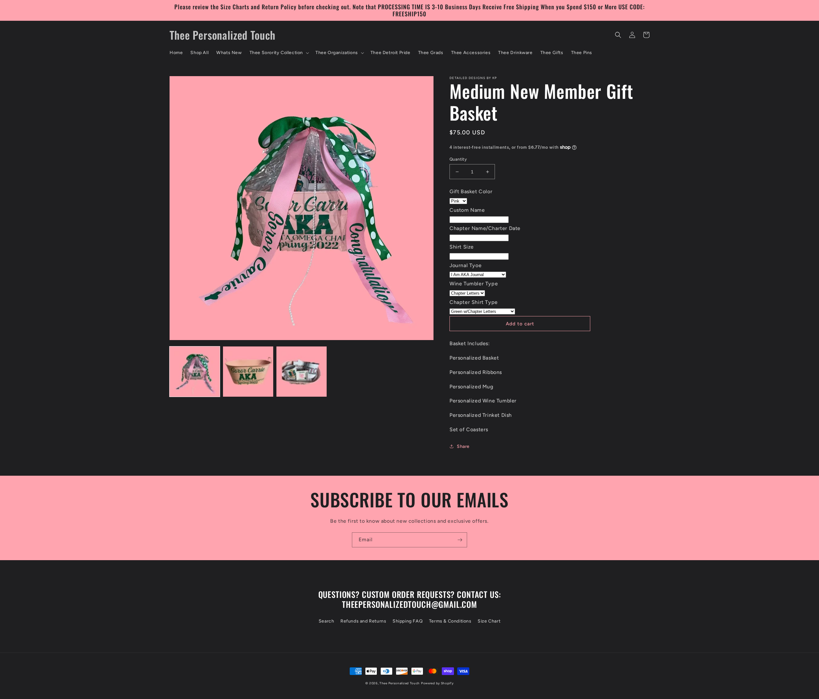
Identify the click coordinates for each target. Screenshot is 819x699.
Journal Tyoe (465, 265)
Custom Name (467, 210)
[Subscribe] (460, 539)
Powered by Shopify (437, 683)
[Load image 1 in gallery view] (195, 371)
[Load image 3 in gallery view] (301, 371)
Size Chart (489, 621)
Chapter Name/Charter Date (485, 228)
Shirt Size (461, 247)
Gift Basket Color (470, 191)
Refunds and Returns (363, 621)
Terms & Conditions (450, 621)
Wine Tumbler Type (473, 284)
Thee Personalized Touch (399, 683)
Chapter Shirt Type (473, 302)
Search (326, 621)
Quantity (458, 159)
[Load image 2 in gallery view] (248, 371)
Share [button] (463, 446)
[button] (279, 53)
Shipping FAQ (408, 621)
